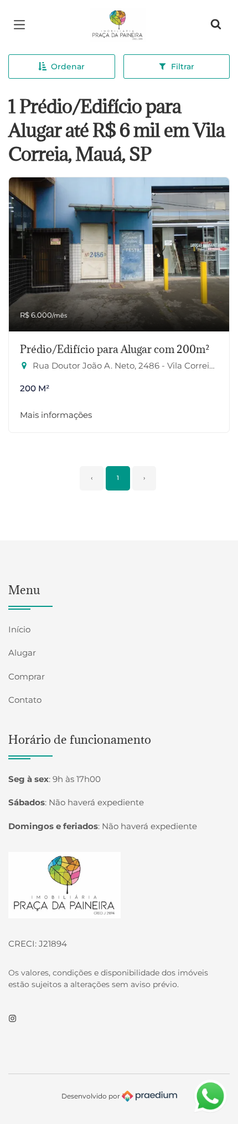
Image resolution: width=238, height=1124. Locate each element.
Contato (25, 699)
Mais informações (56, 415)
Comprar (26, 676)
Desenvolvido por (91, 1095)
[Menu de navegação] (22, 25)
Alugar (22, 652)
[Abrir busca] (216, 25)
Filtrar (182, 66)
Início (19, 629)
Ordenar (68, 66)
